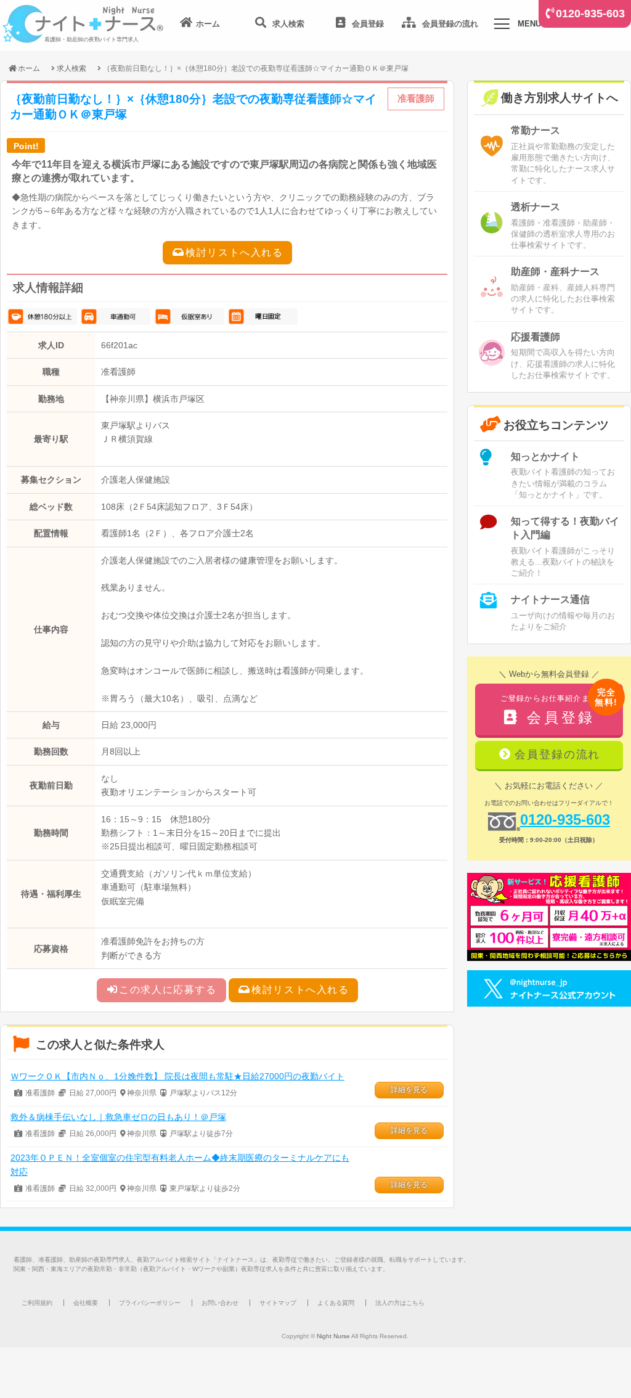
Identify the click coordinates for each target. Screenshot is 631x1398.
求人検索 (71, 68)
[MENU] (501, 26)
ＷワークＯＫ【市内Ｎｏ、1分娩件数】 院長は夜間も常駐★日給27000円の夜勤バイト (177, 1076)
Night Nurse (333, 1336)
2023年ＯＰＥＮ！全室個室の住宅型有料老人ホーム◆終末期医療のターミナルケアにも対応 (179, 1165)
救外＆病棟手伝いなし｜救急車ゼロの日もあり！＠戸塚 (118, 1117)
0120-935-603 (590, 13)
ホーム (29, 68)
